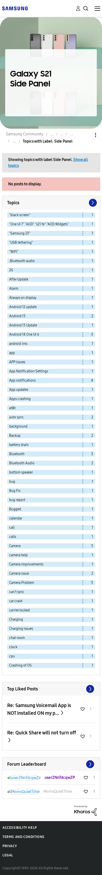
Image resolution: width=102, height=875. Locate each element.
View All (51, 689)
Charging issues (21, 629)
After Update (18, 279)
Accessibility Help (19, 828)
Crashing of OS (20, 665)
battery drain (19, 445)
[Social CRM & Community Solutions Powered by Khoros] (85, 810)
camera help (18, 555)
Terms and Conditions (23, 837)
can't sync (16, 592)
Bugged (15, 509)
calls (12, 537)
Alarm (13, 288)
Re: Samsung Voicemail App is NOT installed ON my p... (39, 709)
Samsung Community (24, 134)
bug (12, 481)
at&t (12, 408)
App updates (18, 390)
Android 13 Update (23, 325)
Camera (15, 546)
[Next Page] (92, 202)
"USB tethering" (21, 242)
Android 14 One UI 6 (24, 334)
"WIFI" (13, 252)
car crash (16, 601)
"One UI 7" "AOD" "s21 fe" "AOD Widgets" (39, 224)
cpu (12, 656)
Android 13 (17, 316)
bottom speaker (21, 472)
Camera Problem (21, 583)
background (18, 426)
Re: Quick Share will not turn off (41, 733)
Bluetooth (17, 454)
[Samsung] (15, 8)
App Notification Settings (28, 371)
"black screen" (19, 215)
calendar (15, 518)
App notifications (22, 380)
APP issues (17, 362)
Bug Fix (15, 491)
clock (13, 647)
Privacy (9, 846)
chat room (17, 638)
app (12, 353)
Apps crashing (20, 399)
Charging (16, 619)
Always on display (22, 298)
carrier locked (19, 610)
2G (11, 270)
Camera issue (19, 573)
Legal (7, 855)
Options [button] (87, 135)
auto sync (16, 417)
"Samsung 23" (19, 233)
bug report (17, 500)
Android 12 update (23, 307)
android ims (18, 344)
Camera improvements (26, 564)
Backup (15, 436)
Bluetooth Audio (21, 463)
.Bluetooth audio (22, 261)
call (12, 527)
